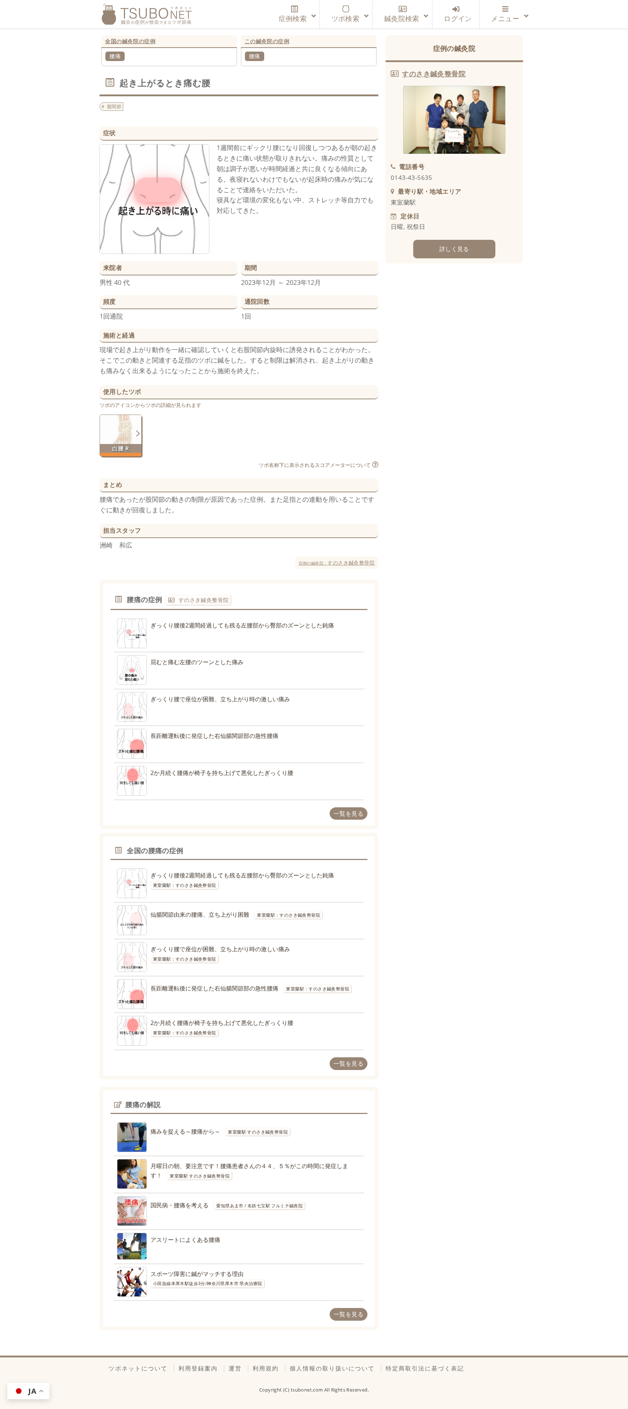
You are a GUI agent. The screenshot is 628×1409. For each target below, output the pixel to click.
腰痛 (115, 56)
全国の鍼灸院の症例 (130, 41)
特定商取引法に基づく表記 (425, 1368)
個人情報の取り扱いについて (332, 1368)
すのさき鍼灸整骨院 (337, 562)
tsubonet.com (307, 1389)
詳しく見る (454, 249)
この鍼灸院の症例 (267, 41)
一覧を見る (348, 813)
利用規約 (266, 1368)
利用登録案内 (198, 1368)
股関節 (114, 106)
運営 (235, 1368)
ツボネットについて (138, 1368)
